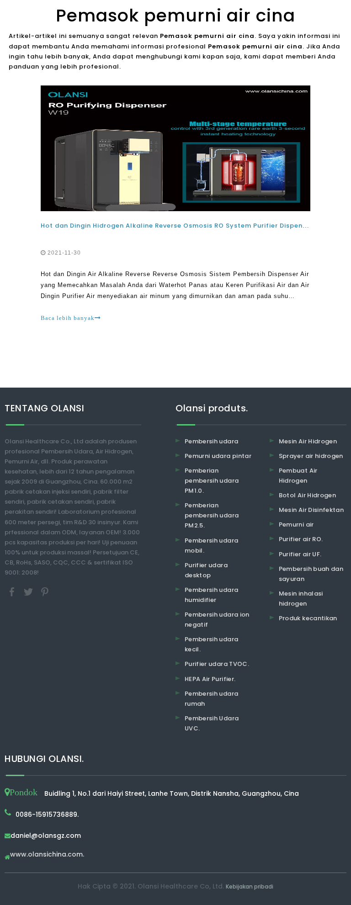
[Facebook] (13, 591)
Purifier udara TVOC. (217, 664)
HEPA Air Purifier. (210, 679)
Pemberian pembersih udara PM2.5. (212, 515)
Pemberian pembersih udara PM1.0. (212, 480)
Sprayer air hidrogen (311, 456)
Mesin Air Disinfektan (311, 510)
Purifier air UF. (300, 554)
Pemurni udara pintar (218, 456)
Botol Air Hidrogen (307, 495)
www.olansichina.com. (47, 855)
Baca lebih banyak (68, 317)
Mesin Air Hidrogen (308, 441)
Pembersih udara (211, 441)
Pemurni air (296, 524)
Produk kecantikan (308, 618)
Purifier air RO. (301, 539)
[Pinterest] (44, 591)
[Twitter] (29, 591)
